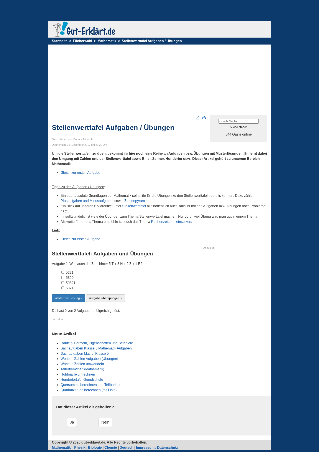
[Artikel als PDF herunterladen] (197, 117)
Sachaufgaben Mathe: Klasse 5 (85, 353)
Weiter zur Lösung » (68, 298)
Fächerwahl (82, 41)
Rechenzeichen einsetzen (171, 222)
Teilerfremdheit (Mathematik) (82, 369)
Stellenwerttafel (134, 206)
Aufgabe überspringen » (105, 298)
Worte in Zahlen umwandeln (82, 364)
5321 (69, 288)
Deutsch (126, 447)
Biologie (95, 447)
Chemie (110, 447)
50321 (70, 283)
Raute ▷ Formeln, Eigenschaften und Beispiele (97, 343)
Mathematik (106, 41)
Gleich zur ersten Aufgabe (80, 172)
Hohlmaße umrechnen (78, 374)
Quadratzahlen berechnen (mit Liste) (89, 390)
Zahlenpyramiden (137, 201)
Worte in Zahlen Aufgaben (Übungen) (89, 359)
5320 (69, 278)
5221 (69, 272)
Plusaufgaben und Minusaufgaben (87, 201)
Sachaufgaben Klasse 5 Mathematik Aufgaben (96, 348)
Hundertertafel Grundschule (82, 379)
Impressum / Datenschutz (157, 447)
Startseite (59, 41)
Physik (80, 447)
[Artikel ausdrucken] (204, 117)
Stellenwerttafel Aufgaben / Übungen (152, 41)
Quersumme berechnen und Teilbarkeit (90, 385)
